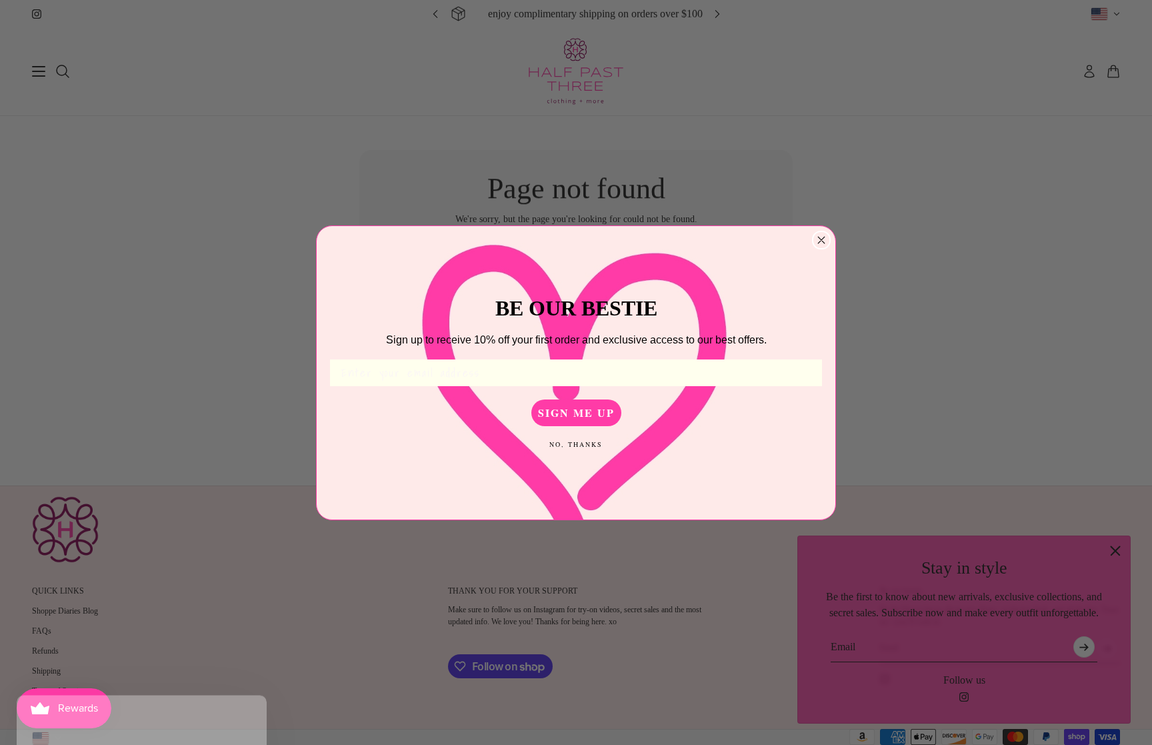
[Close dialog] (821, 240)
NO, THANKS (576, 444)
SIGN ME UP (576, 412)
